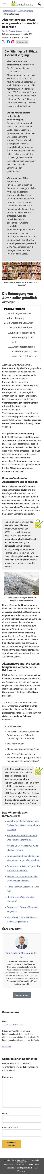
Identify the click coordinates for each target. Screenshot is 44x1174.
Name (5, 1113)
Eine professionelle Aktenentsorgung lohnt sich (24, 337)
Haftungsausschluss (24, 1168)
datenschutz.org (10, 11)
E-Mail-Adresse (10, 1127)
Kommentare (22, 42)
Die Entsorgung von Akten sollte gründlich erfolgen (19, 325)
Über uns (10, 1168)
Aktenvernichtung (25, 11)
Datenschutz (20, 1164)
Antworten (6, 1046)
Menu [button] (4, 4)
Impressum (8, 1164)
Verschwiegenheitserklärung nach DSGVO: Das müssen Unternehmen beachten (23, 825)
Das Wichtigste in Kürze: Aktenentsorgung (19, 316)
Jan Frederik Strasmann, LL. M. (18, 31)
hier (28, 106)
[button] (4, 42)
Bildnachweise (34, 1164)
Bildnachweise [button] (22, 995)
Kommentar (8, 1077)
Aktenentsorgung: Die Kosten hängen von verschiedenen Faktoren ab (24, 352)
